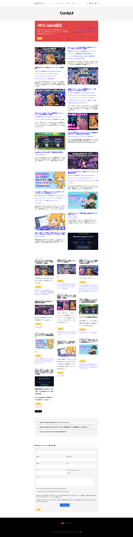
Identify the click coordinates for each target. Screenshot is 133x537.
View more (38, 411)
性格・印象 (81, 58)
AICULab (92, 98)
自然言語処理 (91, 56)
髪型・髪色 (80, 56)
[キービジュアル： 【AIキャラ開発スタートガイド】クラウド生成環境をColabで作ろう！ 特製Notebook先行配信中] (50, 149)
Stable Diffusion (42, 195)
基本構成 (89, 53)
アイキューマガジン (39, 76)
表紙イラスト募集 (60, 119)
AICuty (76, 51)
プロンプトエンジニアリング (41, 78)
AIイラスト (37, 73)
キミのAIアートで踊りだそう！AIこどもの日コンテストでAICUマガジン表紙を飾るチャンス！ (49, 192)
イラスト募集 (45, 200)
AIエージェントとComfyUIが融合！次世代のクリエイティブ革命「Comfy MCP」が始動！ (82, 48)
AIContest (81, 103)
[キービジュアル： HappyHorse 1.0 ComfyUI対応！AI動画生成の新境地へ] (83, 168)
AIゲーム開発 (93, 100)
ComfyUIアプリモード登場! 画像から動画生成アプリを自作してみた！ (82, 214)
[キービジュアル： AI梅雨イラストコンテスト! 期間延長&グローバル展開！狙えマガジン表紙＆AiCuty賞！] (50, 105)
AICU (56, 3)
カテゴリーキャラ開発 (85, 136)
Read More (38, 286)
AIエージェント (71, 53)
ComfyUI (80, 51)
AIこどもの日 (79, 180)
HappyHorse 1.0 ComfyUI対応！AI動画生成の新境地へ (49, 152)
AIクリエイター (38, 200)
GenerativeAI (71, 100)
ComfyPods (75, 217)
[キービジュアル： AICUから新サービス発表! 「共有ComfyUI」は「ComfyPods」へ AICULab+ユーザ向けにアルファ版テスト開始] (83, 249)
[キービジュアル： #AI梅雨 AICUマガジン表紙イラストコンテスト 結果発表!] (83, 84)
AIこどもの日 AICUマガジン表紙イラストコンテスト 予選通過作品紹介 (83, 172)
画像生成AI (44, 71)
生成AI (36, 195)
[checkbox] (81, 473)
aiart (41, 73)
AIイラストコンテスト (54, 200)
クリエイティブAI (91, 51)
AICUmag (93, 95)
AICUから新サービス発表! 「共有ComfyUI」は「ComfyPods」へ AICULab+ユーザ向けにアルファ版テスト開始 (50, 233)
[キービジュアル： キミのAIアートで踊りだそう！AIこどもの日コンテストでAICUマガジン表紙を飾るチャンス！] (83, 208)
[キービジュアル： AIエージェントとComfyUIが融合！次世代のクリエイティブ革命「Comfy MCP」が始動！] (50, 64)
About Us (73, 3)
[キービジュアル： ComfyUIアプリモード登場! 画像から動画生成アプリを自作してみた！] (50, 230)
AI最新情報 (77, 53)
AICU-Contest (54, 73)
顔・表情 (83, 53)
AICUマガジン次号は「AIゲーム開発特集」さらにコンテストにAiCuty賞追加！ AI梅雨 (49, 113)
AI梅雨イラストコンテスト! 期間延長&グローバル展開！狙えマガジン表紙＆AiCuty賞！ (82, 89)
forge (92, 136)
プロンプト (53, 117)
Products (61, 3)
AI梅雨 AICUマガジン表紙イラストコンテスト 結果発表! (49, 68)
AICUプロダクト (76, 136)
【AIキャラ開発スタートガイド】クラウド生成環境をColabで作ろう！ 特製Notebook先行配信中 (83, 133)
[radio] (81, 473)
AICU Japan (68, 3)
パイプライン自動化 (72, 56)
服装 (86, 53)
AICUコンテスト (52, 76)
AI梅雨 (52, 78)
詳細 (40, 38)
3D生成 (69, 58)
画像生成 (70, 51)
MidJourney (58, 71)
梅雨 (50, 78)
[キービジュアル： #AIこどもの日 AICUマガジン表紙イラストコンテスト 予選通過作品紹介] (50, 188)
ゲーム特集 (52, 119)
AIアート (46, 76)
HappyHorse (42, 154)
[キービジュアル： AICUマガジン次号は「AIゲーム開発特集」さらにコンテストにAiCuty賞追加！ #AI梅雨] (83, 129)
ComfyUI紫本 (59, 198)
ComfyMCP (85, 56)
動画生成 (85, 51)
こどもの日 (70, 183)
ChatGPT (37, 71)
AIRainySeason (74, 103)
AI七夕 (85, 103)
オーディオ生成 (75, 58)
